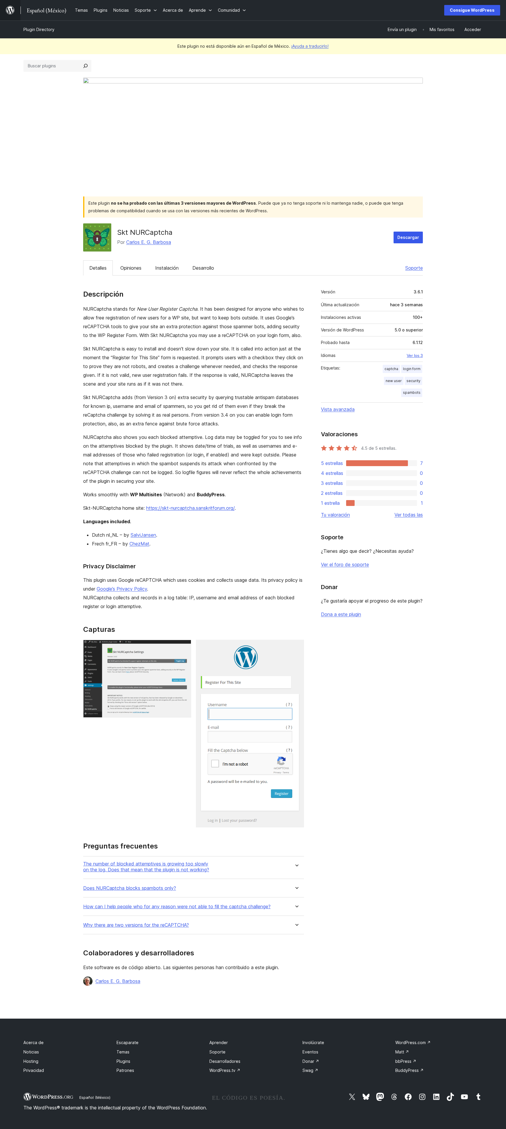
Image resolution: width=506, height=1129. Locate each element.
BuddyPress (409, 1070)
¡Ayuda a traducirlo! (310, 46)
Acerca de (33, 1042)
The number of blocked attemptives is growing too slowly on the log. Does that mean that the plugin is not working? (146, 866)
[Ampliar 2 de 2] (296, 648)
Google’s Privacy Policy (122, 589)
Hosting (30, 1061)
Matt (402, 1051)
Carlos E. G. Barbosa (148, 242)
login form (411, 369)
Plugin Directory (38, 29)
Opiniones (130, 268)
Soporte (414, 268)
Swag (310, 1070)
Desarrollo (203, 268)
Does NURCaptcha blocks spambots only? (129, 888)
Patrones (125, 1070)
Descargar (408, 237)
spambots (411, 392)
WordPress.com (413, 1042)
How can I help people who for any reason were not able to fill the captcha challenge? (177, 906)
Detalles (98, 268)
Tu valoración (335, 515)
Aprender (218, 1042)
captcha (391, 369)
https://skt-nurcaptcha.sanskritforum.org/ (190, 508)
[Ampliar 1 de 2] (183, 648)
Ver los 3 (415, 355)
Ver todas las (408, 515)
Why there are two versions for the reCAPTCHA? (136, 925)
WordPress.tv (224, 1070)
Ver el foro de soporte (345, 564)
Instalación (167, 268)
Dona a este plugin (341, 614)
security (413, 381)
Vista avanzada (338, 409)
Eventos (310, 1051)
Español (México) (94, 1097)
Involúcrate (313, 1042)
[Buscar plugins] (85, 66)
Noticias (31, 1051)
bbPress (405, 1061)
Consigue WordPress (472, 10)
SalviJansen (143, 535)
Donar (310, 1061)
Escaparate (128, 1042)
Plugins (123, 1061)
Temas (123, 1051)
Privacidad (33, 1070)
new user (394, 381)
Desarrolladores (224, 1061)
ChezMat (139, 544)
